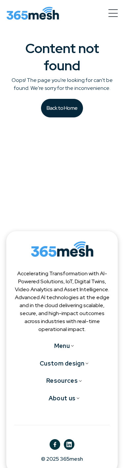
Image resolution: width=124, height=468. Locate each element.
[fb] (55, 444)
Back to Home (62, 107)
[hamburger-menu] (113, 13)
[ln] (69, 444)
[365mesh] (32, 13)
